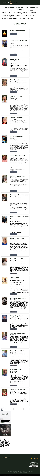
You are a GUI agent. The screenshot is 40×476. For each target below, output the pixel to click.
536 (26, 408)
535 (24, 408)
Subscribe (5, 420)
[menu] (38, 3)
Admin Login (25, 472)
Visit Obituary (13, 75)
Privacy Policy (15, 472)
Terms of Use (20, 472)
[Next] (28, 409)
